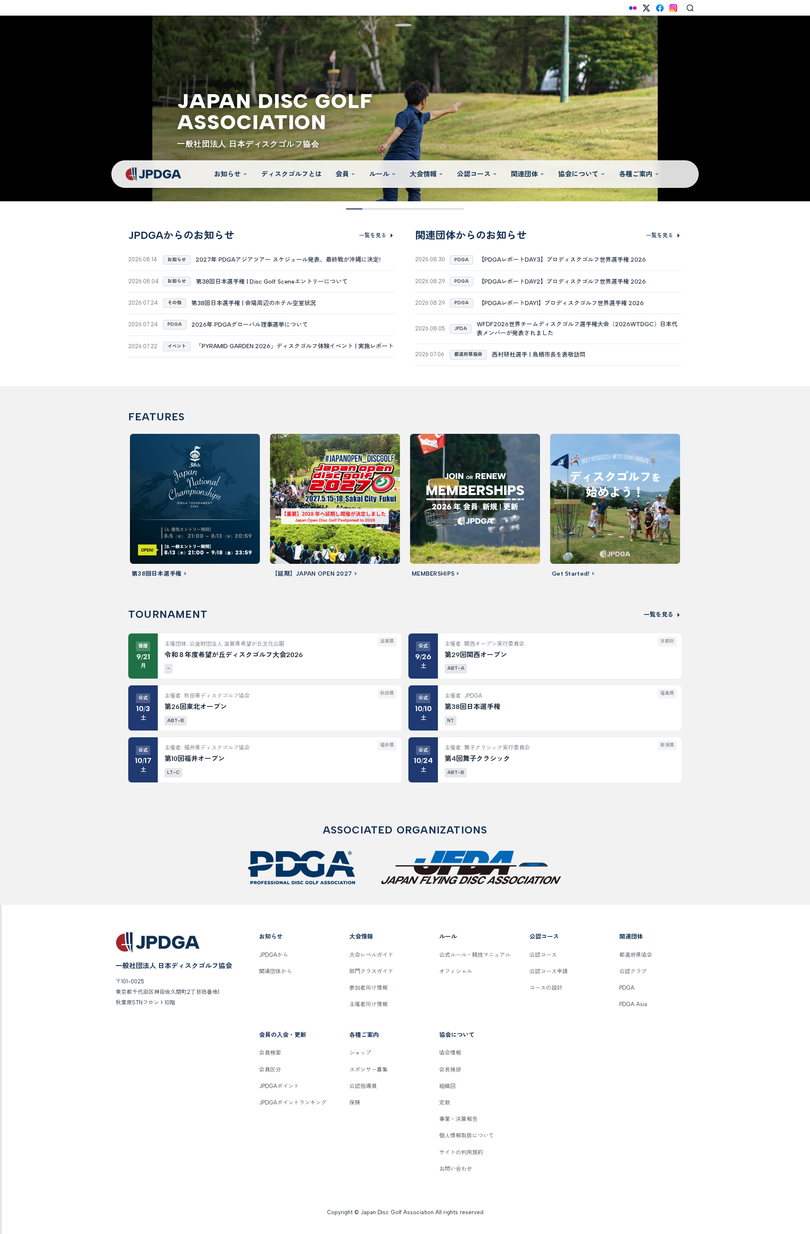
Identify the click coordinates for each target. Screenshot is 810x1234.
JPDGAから (273, 955)
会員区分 (270, 1069)
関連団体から (275, 971)
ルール (379, 174)
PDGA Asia (633, 1004)
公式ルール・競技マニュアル (474, 955)
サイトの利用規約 (461, 1152)
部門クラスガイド (371, 971)
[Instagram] (673, 8)
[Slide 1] (352, 209)
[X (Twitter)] (646, 8)
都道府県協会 (635, 955)
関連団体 (524, 174)
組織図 (447, 1086)
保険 (354, 1102)
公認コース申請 (548, 971)
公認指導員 (363, 1086)
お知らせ (227, 174)
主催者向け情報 (368, 1004)
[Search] (690, 8)
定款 (444, 1102)
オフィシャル (455, 971)
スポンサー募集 (368, 1069)
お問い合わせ (455, 1169)
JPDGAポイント (279, 1086)
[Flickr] (633, 8)
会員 (342, 174)
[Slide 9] (446, 209)
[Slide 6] (411, 209)
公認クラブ (633, 971)
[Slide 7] (423, 209)
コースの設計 (545, 988)
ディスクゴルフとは (291, 174)
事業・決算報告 (458, 1119)
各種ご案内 (636, 174)
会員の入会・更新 (282, 1035)
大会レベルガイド (371, 955)
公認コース (474, 174)
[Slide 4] (387, 209)
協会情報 (450, 1053)
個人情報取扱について (466, 1135)
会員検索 (270, 1053)
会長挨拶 (450, 1069)
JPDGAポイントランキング (293, 1102)
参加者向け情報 (368, 988)
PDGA (626, 988)
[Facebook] (660, 8)
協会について (578, 174)
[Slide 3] (375, 209)
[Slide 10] (458, 209)
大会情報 (423, 174)
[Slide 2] (364, 209)
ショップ (360, 1053)
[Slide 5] (399, 209)
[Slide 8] (434, 209)
